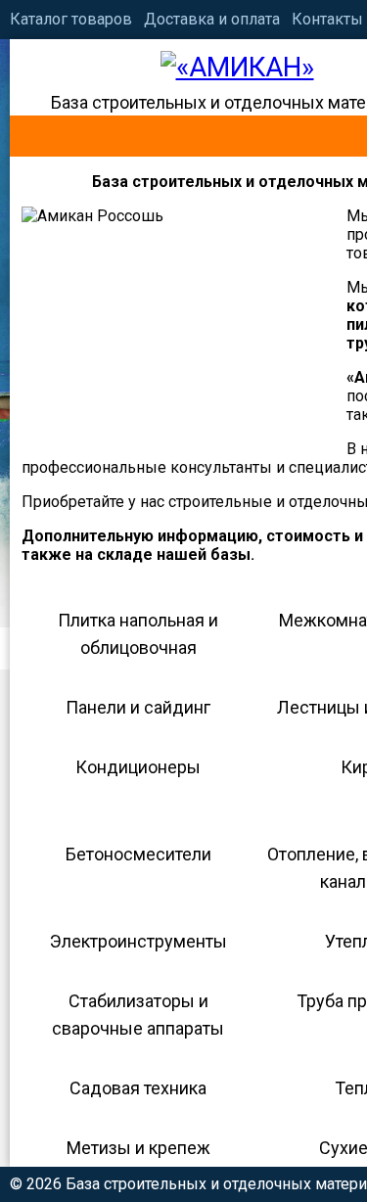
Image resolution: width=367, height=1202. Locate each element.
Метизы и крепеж (138, 1147)
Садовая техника (137, 1088)
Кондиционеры (138, 767)
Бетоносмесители (138, 854)
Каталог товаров (71, 19)
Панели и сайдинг (138, 707)
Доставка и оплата (212, 19)
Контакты (327, 19)
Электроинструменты (138, 941)
